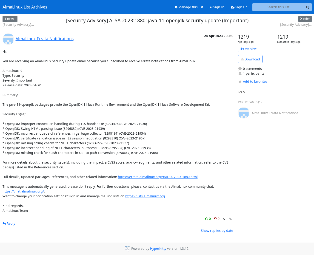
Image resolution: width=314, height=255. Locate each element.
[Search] (307, 7)
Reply (10, 223)
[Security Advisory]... (18, 24)
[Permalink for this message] (230, 219)
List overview (248, 49)
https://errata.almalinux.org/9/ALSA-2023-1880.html (158, 177)
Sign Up (241, 7)
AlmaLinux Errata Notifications (45, 38)
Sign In (218, 7)
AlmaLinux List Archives (25, 7)
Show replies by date (217, 230)
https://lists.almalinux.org (145, 196)
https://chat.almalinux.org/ (23, 191)
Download (252, 59)
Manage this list (190, 7)
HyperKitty (158, 248)
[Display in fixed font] (224, 219)
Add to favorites (255, 81)
